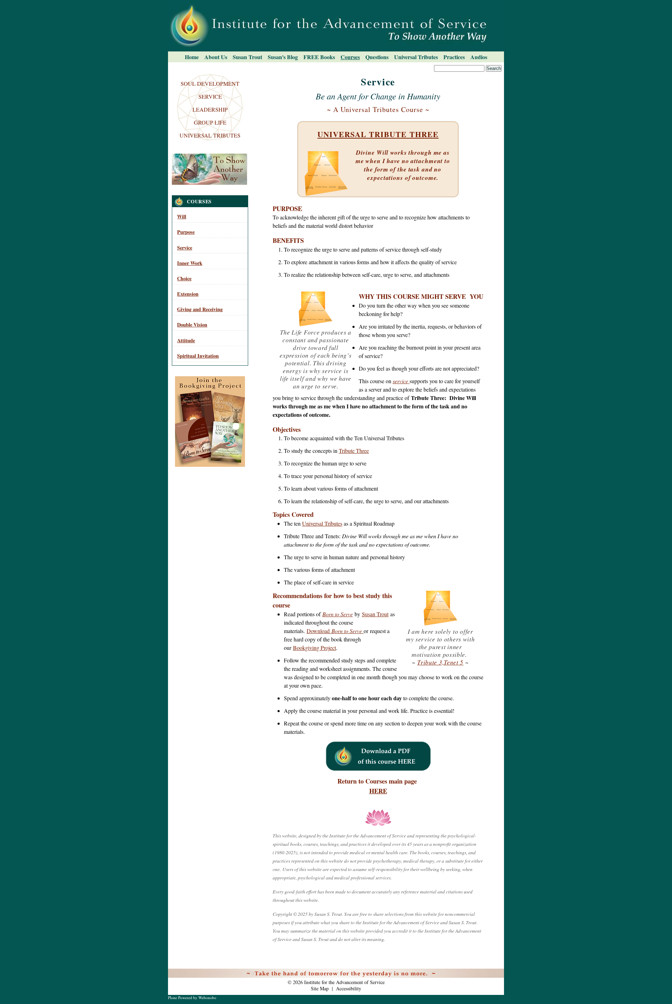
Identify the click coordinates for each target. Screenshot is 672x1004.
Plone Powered (180, 997)
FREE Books (319, 57)
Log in (493, 973)
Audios (478, 57)
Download (334, 630)
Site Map (320, 988)
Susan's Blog (283, 57)
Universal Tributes (416, 57)
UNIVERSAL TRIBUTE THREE (378, 134)
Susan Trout (247, 57)
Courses (350, 57)
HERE (378, 790)
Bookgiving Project (314, 647)
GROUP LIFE (210, 122)
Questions (376, 57)
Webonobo (207, 997)
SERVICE (210, 96)
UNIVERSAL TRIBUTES (210, 135)
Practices (454, 57)
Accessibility (348, 988)
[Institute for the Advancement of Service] (336, 25)
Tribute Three (354, 450)
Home (192, 57)
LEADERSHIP (209, 109)
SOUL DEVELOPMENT (210, 83)
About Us (215, 57)
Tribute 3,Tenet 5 (440, 662)
